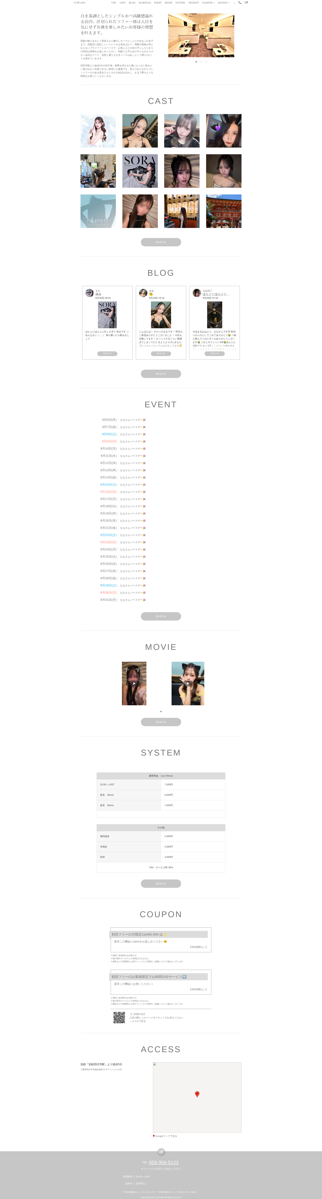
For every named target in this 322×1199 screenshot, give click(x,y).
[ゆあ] (98, 131)
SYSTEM (180, 2)
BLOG (132, 2)
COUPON (207, 2)
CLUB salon (79, 2)
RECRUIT (194, 2)
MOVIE (168, 2)
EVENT (158, 2)
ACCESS (222, 2)
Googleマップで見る (166, 1136)
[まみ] (140, 131)
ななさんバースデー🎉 (133, 419)
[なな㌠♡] (182, 171)
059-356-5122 (164, 1162)
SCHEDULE (145, 2)
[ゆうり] (223, 171)
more (161, 242)
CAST (123, 2)
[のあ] (182, 131)
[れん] (182, 211)
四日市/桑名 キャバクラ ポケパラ (140, 1192)
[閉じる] (211, 1076)
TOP (113, 2)
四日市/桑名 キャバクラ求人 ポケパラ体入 (178, 1192)
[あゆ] (223, 211)
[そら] (140, 171)
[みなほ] (223, 131)
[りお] (98, 171)
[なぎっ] (140, 211)
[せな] (98, 211)
